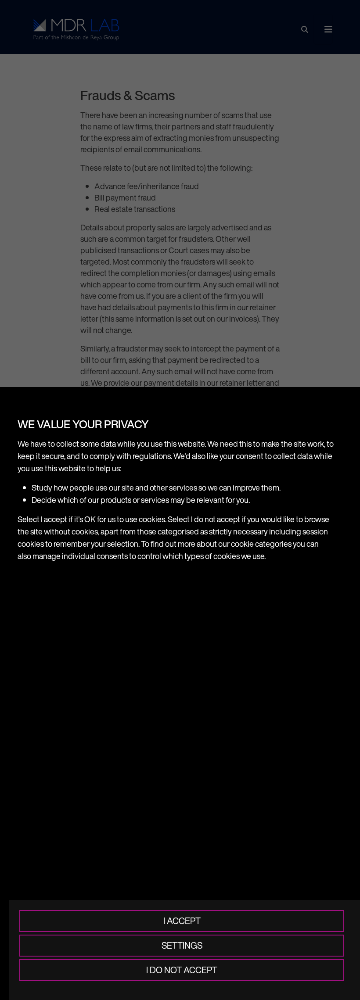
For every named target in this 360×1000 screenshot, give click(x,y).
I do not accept (181, 970)
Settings (182, 945)
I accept (182, 920)
